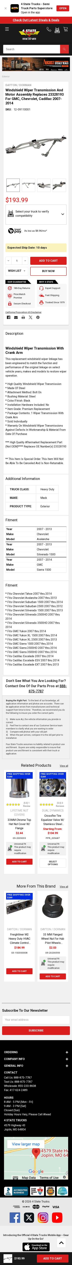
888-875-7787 (23, 1077)
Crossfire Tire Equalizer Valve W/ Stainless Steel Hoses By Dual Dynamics (52, 824)
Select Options (53, 863)
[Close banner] (5, 8)
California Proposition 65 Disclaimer (23, 312)
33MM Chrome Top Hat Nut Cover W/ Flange (19, 824)
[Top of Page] (61, 1243)
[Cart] (65, 29)
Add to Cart (19, 861)
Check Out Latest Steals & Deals (36, 20)
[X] (30, 317)
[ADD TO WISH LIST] (16, 271)
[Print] (23, 317)
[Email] (16, 317)
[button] (57, 30)
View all (64, 765)
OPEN (62, 8)
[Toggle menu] (7, 32)
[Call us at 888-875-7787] (50, 29)
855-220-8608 (27, 1086)
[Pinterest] (38, 317)
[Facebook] (8, 317)
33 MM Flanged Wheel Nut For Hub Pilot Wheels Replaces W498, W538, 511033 (52, 943)
